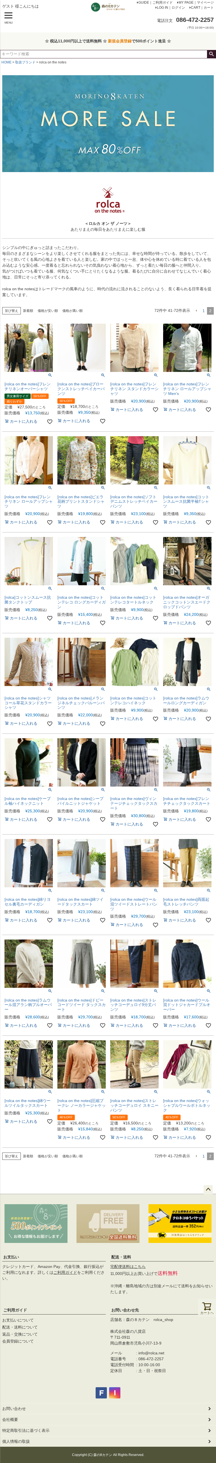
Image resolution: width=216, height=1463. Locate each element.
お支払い (11, 1257)
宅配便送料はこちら (128, 1266)
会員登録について (18, 1341)
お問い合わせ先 (125, 1310)
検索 (211, 54)
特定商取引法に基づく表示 (26, 1430)
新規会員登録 (120, 41)
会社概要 (10, 1419)
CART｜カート (202, 8)
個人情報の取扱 (16, 1441)
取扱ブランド (25, 62)
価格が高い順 (72, 311)
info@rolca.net (151, 1353)
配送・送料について (20, 1327)
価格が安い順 (48, 311)
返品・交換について (20, 1334)
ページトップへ (208, 1189)
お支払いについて (18, 1320)
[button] (196, 311)
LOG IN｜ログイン (171, 8)
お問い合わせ (14, 1408)
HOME (6, 62)
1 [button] (203, 310)
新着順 (28, 311)
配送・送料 (121, 1257)
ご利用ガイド (65, 1272)
